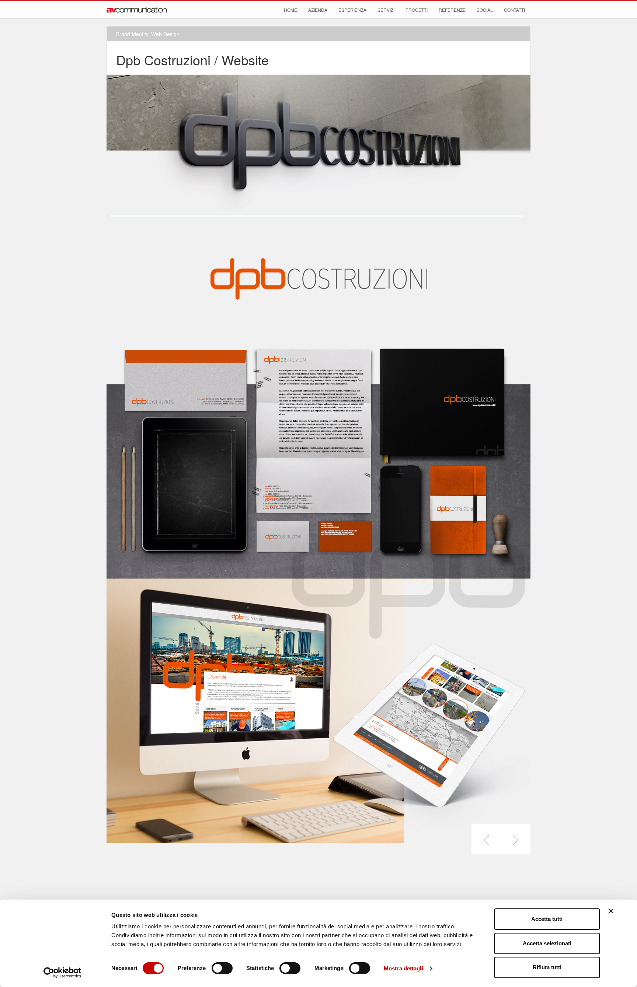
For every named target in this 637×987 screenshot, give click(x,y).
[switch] (222, 968)
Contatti (514, 10)
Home (290, 10)
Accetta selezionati (547, 943)
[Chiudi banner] (610, 911)
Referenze (452, 10)
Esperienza (352, 10)
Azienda (317, 10)
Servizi (385, 10)
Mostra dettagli (403, 968)
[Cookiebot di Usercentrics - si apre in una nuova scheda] (62, 972)
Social (485, 10)
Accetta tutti (547, 919)
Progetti (416, 10)
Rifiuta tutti (547, 967)
